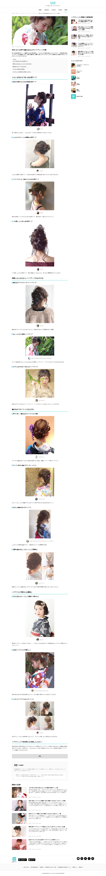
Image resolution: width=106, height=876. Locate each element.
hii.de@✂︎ (41, 170)
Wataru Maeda (41, 400)
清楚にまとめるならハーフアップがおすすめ (22, 63)
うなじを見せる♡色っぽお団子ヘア (20, 61)
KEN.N (41, 128)
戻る (40, 756)
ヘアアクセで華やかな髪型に (19, 69)
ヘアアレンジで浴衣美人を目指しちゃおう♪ (22, 71)
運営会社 (81, 867)
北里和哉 (41, 212)
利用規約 (41, 867)
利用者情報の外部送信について (64, 867)
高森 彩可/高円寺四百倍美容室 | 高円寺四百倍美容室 (41, 358)
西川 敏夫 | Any (41, 456)
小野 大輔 (41, 325)
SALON (60, 9)
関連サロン (75, 867)
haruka (41, 269)
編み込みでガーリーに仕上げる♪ (19, 66)
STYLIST (54, 9)
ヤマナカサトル (41, 583)
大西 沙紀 (41, 639)
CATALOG (46, 9)
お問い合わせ (26, 867)
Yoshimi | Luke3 (41, 498)
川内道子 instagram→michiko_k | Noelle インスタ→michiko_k (41, 541)
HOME (40, 9)
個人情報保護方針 (34, 867)
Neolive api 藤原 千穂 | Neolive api (41, 690)
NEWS (66, 9)
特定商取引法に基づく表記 (50, 867)
